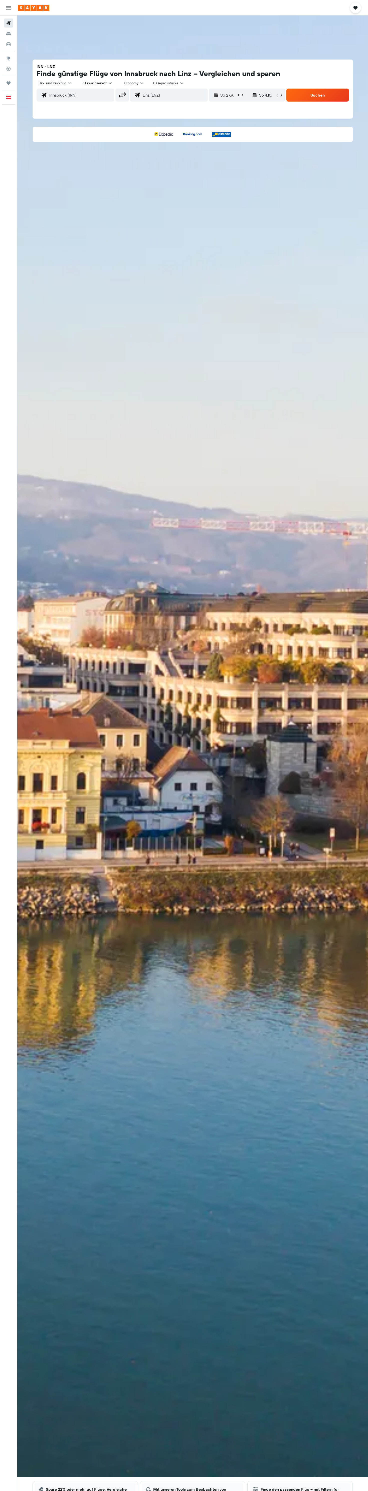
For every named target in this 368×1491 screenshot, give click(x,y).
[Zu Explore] (8, 58)
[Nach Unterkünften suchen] (8, 34)
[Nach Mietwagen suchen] (8, 44)
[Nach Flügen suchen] (8, 23)
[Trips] (8, 83)
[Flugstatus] (8, 69)
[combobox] (55, 83)
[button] (8, 7)
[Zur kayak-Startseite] (33, 8)
